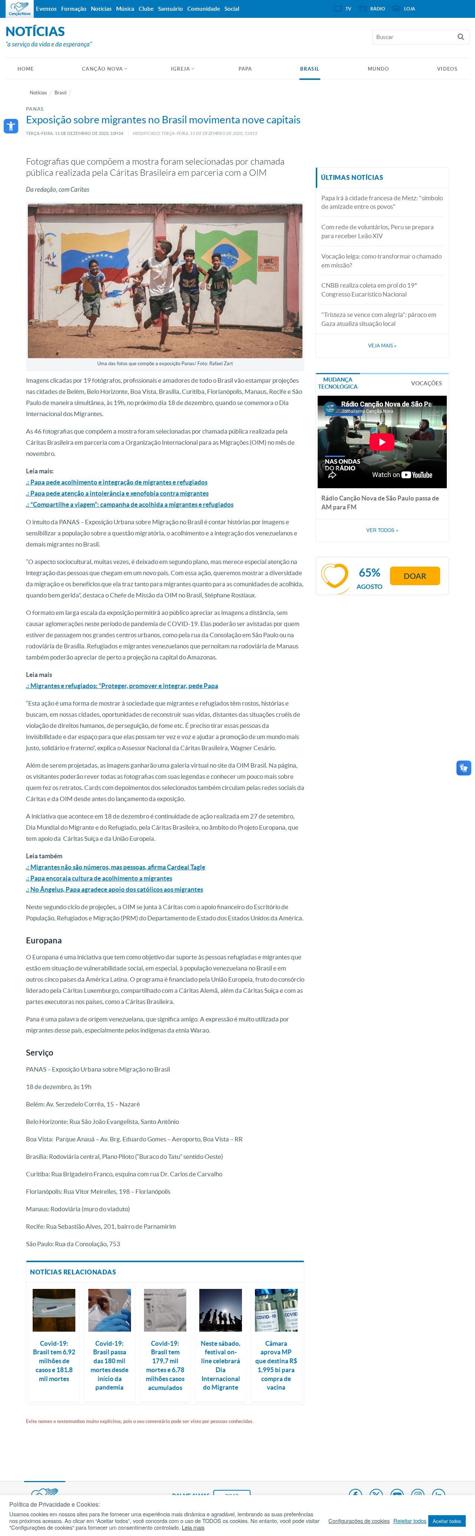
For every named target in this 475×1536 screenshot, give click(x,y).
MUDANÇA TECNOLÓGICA (338, 383)
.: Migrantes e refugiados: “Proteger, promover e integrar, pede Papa (122, 685)
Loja (409, 8)
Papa (245, 69)
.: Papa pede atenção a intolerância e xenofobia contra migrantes (117, 493)
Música (125, 9)
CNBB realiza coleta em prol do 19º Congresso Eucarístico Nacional (369, 290)
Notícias (38, 92)
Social (232, 9)
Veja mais (382, 346)
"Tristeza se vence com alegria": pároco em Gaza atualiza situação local (378, 319)
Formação (73, 9)
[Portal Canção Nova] (20, 9)
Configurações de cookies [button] (359, 1520)
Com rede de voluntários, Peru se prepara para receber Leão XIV (377, 231)
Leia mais (193, 1527)
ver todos (382, 530)
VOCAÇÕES (426, 383)
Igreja (180, 69)
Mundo (378, 69)
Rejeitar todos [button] (409, 1520)
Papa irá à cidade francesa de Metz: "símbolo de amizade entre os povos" (382, 202)
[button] (11, 126)
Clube (146, 9)
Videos (447, 69)
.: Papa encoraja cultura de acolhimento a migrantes (99, 878)
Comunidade (203, 9)
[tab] (338, 382)
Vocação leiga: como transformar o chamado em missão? (381, 261)
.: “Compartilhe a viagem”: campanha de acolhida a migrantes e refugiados (129, 504)
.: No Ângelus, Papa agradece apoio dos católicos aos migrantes (114, 889)
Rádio (377, 8)
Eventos (46, 9)
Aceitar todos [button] (447, 1520)
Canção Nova (102, 69)
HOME (25, 69)
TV (348, 8)
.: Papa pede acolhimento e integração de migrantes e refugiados (116, 482)
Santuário (170, 9)
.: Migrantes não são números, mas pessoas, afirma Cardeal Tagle (115, 867)
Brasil (310, 69)
